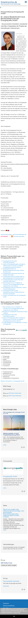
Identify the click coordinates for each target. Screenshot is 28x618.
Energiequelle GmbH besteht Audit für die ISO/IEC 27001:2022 (13, 274)
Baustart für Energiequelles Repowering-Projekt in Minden (15, 312)
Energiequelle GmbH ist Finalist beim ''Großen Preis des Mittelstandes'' (15, 288)
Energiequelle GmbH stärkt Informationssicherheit (10, 261)
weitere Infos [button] (16, 612)
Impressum (6, 603)
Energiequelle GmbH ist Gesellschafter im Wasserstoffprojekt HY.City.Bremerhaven (13, 277)
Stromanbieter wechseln (11, 581)
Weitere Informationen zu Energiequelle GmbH (12, 381)
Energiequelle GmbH (10, 476)
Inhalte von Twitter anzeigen (8, 565)
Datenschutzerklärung (8, 605)
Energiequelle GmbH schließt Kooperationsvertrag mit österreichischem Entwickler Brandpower (13, 292)
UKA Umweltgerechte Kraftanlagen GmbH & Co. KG (14, 412)
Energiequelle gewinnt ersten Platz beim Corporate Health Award (13, 280)
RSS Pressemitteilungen (15, 395)
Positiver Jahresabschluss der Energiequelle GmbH (14, 296)
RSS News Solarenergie (15, 393)
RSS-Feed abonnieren (18, 236)
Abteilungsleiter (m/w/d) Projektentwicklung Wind (11, 434)
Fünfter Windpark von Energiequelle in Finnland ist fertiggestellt (15, 323)
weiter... (5, 445)
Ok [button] (14, 616)
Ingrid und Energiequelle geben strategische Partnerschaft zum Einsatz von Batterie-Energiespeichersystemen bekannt (14, 265)
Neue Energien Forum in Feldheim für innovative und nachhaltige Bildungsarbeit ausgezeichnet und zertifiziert (13, 284)
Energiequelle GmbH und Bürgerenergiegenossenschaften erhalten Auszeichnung (13, 270)
